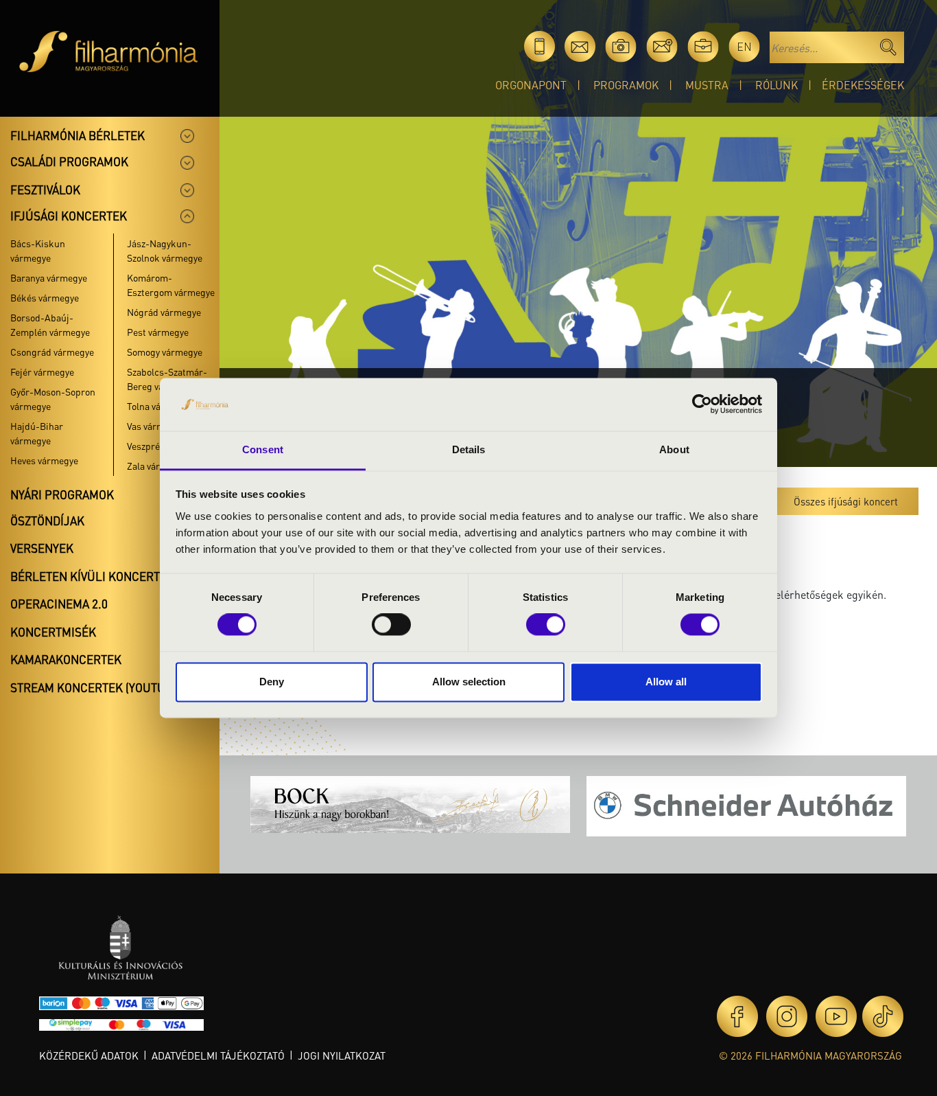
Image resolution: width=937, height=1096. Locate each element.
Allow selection (469, 681)
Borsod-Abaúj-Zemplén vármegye (50, 324)
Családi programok (69, 161)
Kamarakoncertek (65, 659)
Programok (626, 85)
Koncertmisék (53, 631)
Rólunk (776, 85)
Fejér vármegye (42, 371)
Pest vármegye (158, 332)
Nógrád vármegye (164, 312)
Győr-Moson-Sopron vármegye (52, 398)
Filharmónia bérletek (77, 135)
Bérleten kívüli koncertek (92, 576)
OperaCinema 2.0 (59, 603)
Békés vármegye (44, 297)
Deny (271, 681)
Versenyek (41, 548)
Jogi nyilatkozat (342, 1055)
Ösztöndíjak (47, 520)
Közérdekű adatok (89, 1055)
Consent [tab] (262, 449)
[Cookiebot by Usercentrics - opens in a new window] (702, 404)
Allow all (666, 681)
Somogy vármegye (164, 351)
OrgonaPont (531, 85)
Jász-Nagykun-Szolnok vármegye (164, 250)
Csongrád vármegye (52, 351)
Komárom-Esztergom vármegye (171, 284)
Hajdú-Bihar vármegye (36, 433)
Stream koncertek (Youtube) (96, 687)
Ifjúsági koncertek (68, 215)
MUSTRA (706, 85)
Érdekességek (863, 85)
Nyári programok (62, 494)
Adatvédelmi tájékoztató (218, 1055)
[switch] (391, 625)
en (744, 46)
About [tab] (674, 449)
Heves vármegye (44, 460)
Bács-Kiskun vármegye (37, 250)
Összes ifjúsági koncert (846, 501)
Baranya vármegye (48, 277)
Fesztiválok (45, 189)
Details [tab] (469, 449)
